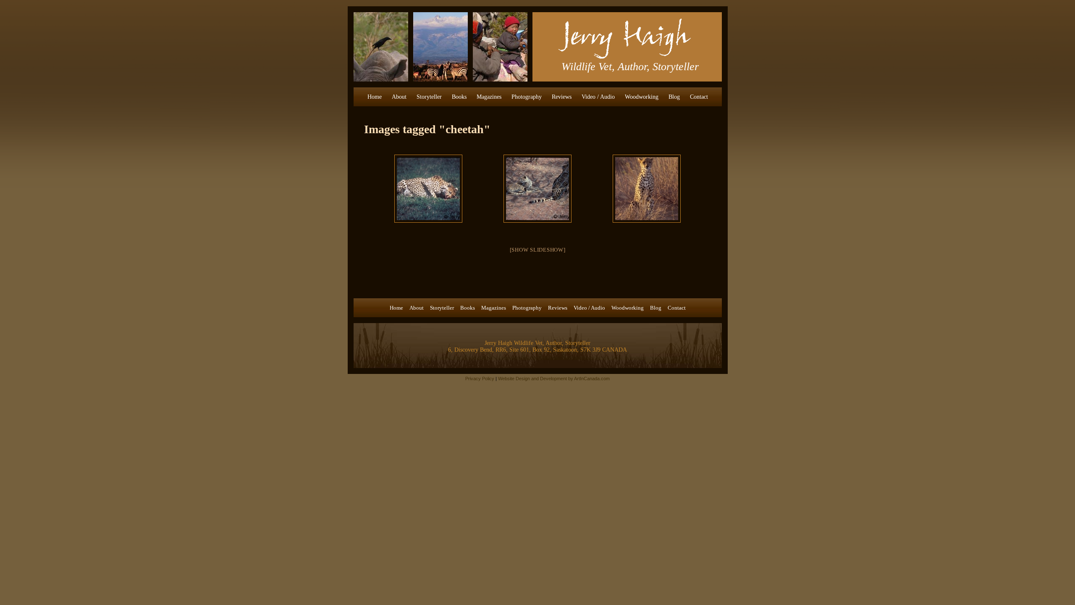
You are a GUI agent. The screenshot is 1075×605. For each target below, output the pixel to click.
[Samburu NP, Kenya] (646, 189)
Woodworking (641, 97)
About (399, 97)
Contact (699, 97)
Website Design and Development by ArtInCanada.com (554, 378)
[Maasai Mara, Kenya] (428, 189)
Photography (526, 97)
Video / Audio (598, 97)
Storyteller (429, 97)
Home (374, 97)
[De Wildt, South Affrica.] (537, 189)
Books (459, 97)
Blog (674, 97)
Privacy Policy (479, 378)
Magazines (489, 97)
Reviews (562, 97)
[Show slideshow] (538, 250)
